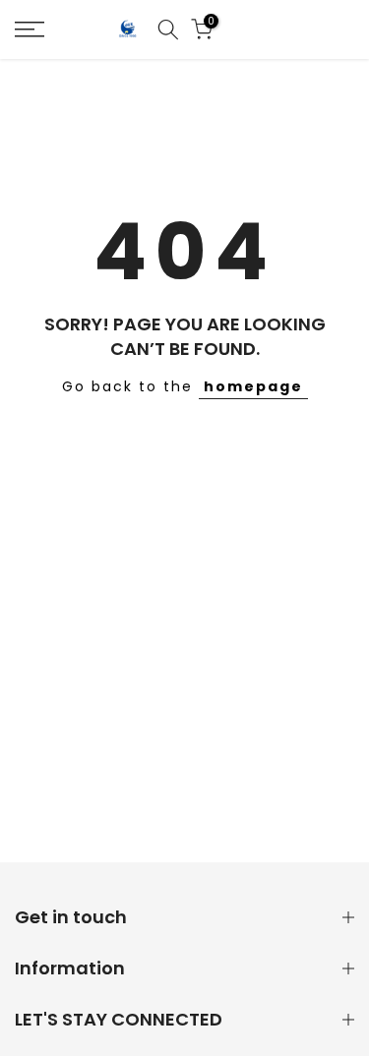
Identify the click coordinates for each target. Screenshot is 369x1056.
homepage (253, 386)
